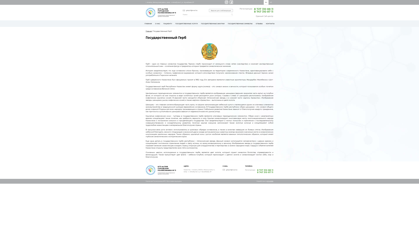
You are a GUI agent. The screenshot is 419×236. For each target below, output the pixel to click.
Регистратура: (256, 10)
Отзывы (259, 23)
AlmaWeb (270, 181)
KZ (271, 2)
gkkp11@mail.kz (191, 10)
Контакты (270, 23)
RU (266, 2)
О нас (157, 23)
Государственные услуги (186, 23)
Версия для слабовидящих (221, 10)
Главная (148, 23)
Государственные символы (240, 23)
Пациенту (167, 23)
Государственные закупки (213, 23)
